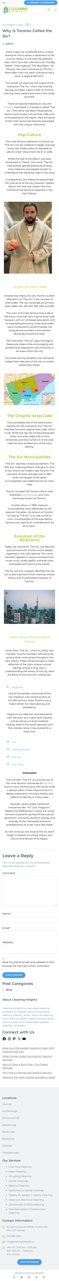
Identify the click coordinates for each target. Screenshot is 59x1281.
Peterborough (10, 1152)
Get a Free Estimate (29, 1262)
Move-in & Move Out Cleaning (26, 1199)
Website (7, 942)
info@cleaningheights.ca (20, 1241)
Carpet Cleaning (18, 1180)
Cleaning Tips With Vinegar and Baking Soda (28, 1077)
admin (10, 43)
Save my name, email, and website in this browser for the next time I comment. (28, 964)
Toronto (8, 107)
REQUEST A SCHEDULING (42, 3)
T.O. (14, 742)
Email (6, 928)
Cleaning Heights (12, 1008)
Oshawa (7, 1145)
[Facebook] (4, 1039)
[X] (19, 1039)
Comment (8, 873)
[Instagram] (9, 1039)
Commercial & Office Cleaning (26, 1204)
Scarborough (29, 494)
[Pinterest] (14, 1039)
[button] (29, 687)
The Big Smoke (21, 749)
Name (7, 913)
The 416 (16, 757)
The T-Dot (17, 764)
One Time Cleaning (20, 1166)
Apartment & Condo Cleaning (26, 1190)
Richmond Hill (10, 1118)
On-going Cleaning (20, 1176)
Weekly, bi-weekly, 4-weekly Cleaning (30, 1195)
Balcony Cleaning (19, 1185)
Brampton (8, 1138)
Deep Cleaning (17, 1171)
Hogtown (17, 687)
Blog (9, 989)
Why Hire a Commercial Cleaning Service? (27, 1072)
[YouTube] (24, 1039)
